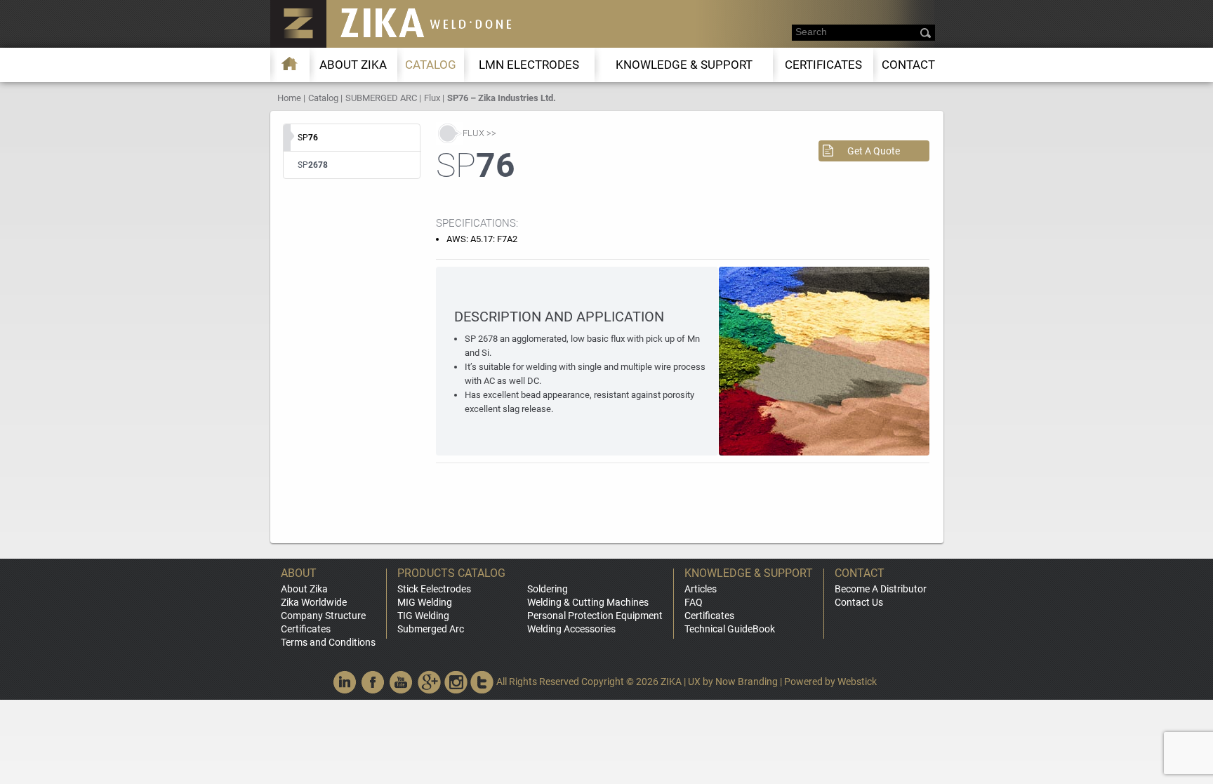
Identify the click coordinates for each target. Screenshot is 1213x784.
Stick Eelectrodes (434, 588)
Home (289, 98)
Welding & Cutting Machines (588, 602)
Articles (700, 588)
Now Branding (746, 681)
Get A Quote (873, 151)
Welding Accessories (571, 628)
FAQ (693, 602)
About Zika (304, 588)
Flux (432, 98)
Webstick (857, 681)
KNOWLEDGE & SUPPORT (684, 65)
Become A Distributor (881, 588)
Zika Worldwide (314, 602)
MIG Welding (424, 602)
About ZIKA (353, 65)
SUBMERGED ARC (381, 98)
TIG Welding (423, 615)
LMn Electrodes (529, 65)
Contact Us (859, 602)
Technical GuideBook (729, 628)
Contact (908, 65)
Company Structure (323, 615)
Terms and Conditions (328, 642)
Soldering (547, 588)
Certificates (823, 65)
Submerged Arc (430, 628)
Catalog (430, 65)
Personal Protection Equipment (595, 615)
